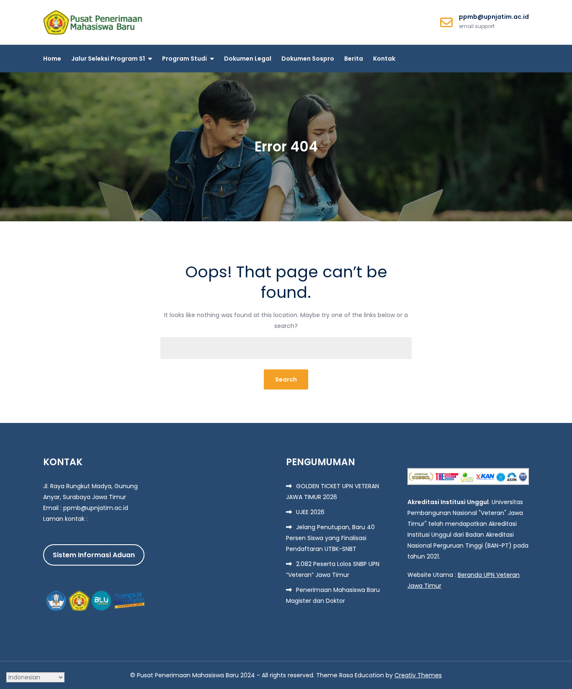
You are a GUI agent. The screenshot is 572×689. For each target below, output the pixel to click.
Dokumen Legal (247, 58)
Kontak (384, 58)
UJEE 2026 (310, 512)
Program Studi (184, 58)
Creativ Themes (418, 675)
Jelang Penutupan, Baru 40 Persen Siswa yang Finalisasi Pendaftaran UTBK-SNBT (330, 538)
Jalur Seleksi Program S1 (108, 58)
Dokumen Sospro (307, 58)
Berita (353, 58)
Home (52, 58)
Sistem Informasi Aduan (94, 555)
